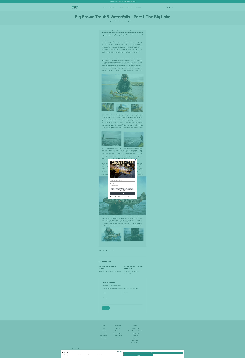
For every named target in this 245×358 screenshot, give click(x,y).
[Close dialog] (135, 160)
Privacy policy (119, 351)
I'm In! (122, 193)
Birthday (112, 183)
